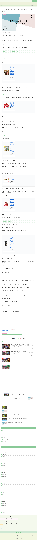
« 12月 (1, 528)
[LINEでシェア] (18, 338)
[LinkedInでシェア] (22, 338)
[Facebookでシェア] (14, 338)
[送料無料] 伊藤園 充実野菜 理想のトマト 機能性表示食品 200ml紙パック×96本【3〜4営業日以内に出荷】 (12, 104)
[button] (24, 338)
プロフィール (6, 535)
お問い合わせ (18, 535)
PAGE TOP (19, 532)
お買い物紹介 (4, 333)
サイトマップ (30, 535)
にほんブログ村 (5, 330)
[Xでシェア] (13, 338)
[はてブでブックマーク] (16, 338)
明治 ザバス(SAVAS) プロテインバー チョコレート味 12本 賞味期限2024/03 (12, 178)
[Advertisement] (18, 319)
